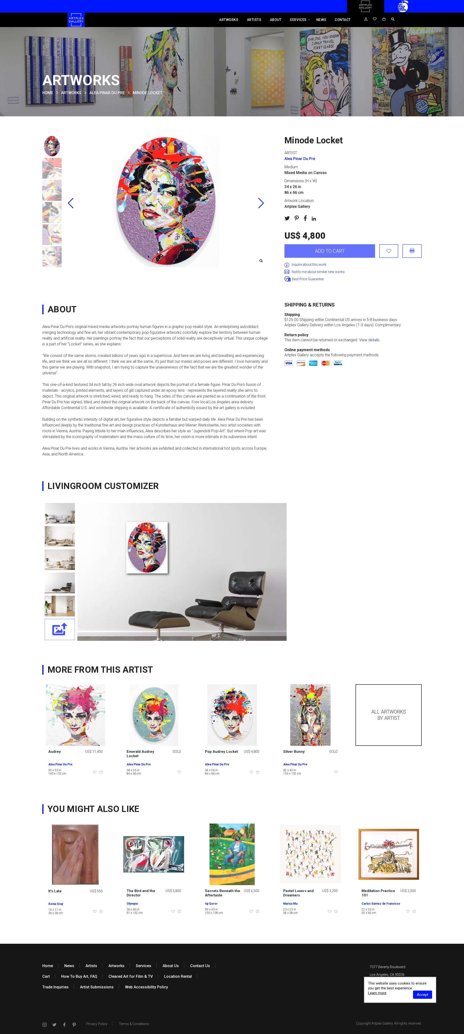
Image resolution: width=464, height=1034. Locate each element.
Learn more (377, 993)
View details (369, 340)
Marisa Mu (290, 903)
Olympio (132, 903)
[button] (261, 203)
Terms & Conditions (134, 1024)
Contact (343, 20)
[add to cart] (101, 772)
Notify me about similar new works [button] (318, 272)
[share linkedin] (314, 218)
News (321, 20)
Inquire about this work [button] (309, 264)
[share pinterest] (297, 218)
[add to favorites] (389, 251)
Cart (46, 976)
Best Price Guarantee (308, 279)
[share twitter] (287, 218)
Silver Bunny (294, 751)
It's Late (55, 891)
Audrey (54, 751)
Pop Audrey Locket (221, 751)
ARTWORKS (71, 93)
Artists (254, 20)
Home (47, 966)
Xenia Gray (55, 904)
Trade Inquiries (55, 987)
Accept (422, 994)
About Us (171, 966)
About (276, 20)
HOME (47, 93)
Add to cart (330, 251)
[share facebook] (305, 218)
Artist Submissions (97, 987)
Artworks (228, 20)
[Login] (366, 19)
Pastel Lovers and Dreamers (298, 893)
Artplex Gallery (382, 1023)
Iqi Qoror (211, 903)
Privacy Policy (97, 1024)
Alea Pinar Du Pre (107, 93)
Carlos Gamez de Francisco (381, 903)
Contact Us (200, 966)
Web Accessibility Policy (146, 987)
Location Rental (178, 976)
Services (298, 20)
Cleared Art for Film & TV (131, 976)
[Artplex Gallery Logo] (365, 11)
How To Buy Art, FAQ (79, 976)
